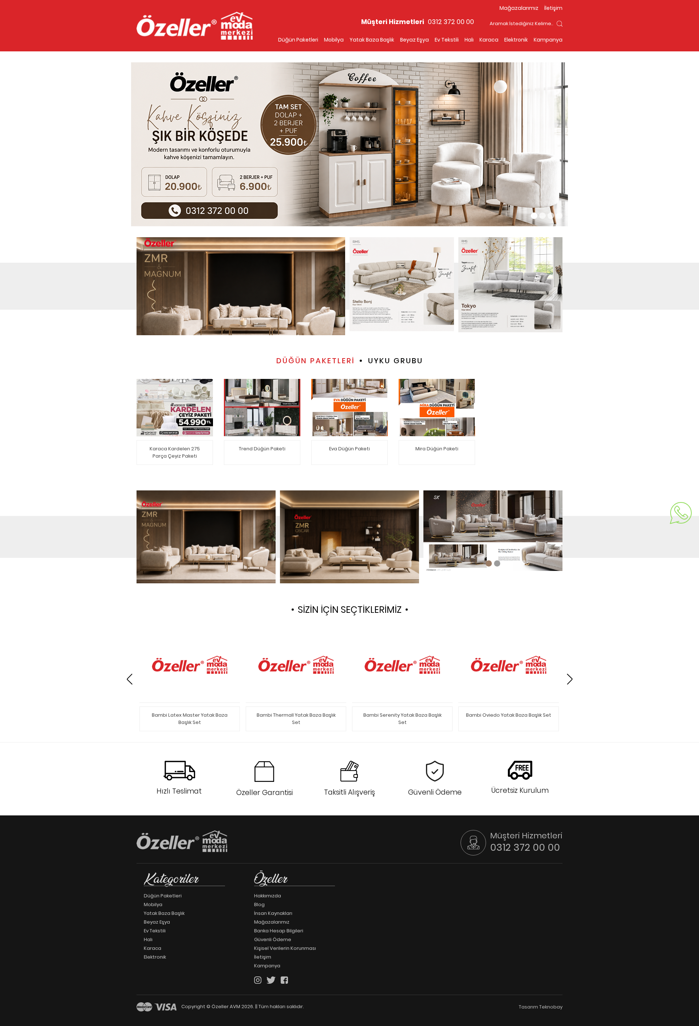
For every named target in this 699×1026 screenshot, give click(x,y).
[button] (534, 215)
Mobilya (334, 39)
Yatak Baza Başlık (372, 39)
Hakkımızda (267, 896)
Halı (469, 39)
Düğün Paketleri (298, 39)
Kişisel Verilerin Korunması (285, 948)
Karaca (488, 39)
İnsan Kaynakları (273, 913)
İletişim (553, 8)
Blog (259, 904)
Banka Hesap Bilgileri (278, 931)
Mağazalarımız (518, 8)
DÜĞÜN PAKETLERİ (315, 360)
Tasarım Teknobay (540, 1007)
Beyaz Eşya (414, 39)
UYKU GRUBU (395, 360)
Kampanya (548, 39)
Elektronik (516, 39)
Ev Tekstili (447, 39)
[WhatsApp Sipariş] (681, 513)
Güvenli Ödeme (272, 939)
